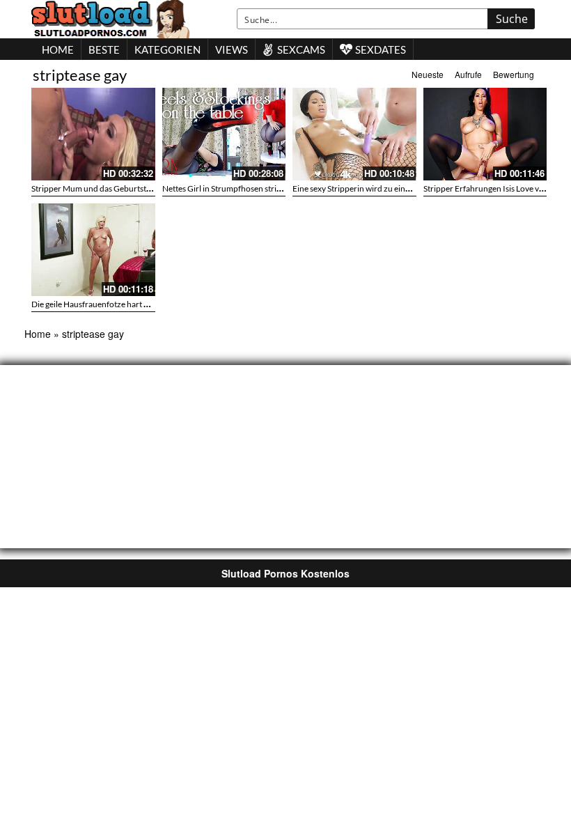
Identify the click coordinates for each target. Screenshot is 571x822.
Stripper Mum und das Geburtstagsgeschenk (111, 188)
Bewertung (513, 74)
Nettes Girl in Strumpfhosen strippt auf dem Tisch (251, 188)
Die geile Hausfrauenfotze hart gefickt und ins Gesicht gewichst (144, 304)
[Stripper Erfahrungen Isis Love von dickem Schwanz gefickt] (485, 134)
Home (37, 334)
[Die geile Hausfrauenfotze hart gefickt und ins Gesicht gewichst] (93, 249)
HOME (58, 49)
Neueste (428, 74)
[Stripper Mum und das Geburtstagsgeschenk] (93, 134)
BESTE (104, 49)
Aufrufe (468, 74)
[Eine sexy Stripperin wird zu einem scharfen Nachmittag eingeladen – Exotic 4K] (354, 134)
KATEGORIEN (167, 49)
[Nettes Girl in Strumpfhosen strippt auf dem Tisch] (224, 134)
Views (231, 49)
